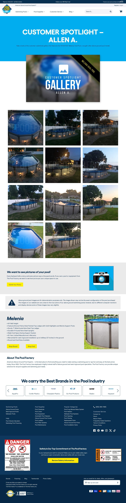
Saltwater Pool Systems (71, 414)
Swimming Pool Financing (13, 423)
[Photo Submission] (101, 278)
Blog (25, 478)
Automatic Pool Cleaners (42, 416)
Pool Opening (68, 416)
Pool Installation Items (71, 425)
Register (116, 5)
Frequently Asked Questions (102, 421)
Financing (17, 478)
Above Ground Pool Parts (72, 422)
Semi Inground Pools (12, 411)
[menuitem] (21, 11)
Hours (95, 416)
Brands (8, 478)
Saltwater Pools (10, 414)
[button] (8, 391)
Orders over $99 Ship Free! (63, 2)
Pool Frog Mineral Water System (74, 409)
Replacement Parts (70, 420)
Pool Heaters (68, 411)
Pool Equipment (40, 414)
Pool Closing (68, 418)
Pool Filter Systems (41, 422)
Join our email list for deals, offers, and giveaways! (99, 478)
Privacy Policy (97, 425)
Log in (121, 5)
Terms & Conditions (99, 423)
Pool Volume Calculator (13, 421)
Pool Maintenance (40, 425)
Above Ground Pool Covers (43, 418)
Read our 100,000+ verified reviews (12, 2)
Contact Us (96, 414)
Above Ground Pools (12, 409)
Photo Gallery (47, 478)
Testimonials (35, 478)
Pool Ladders (39, 420)
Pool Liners (38, 411)
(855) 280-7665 (101, 407)
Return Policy (97, 418)
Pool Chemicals (39, 409)
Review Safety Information (63, 460)
